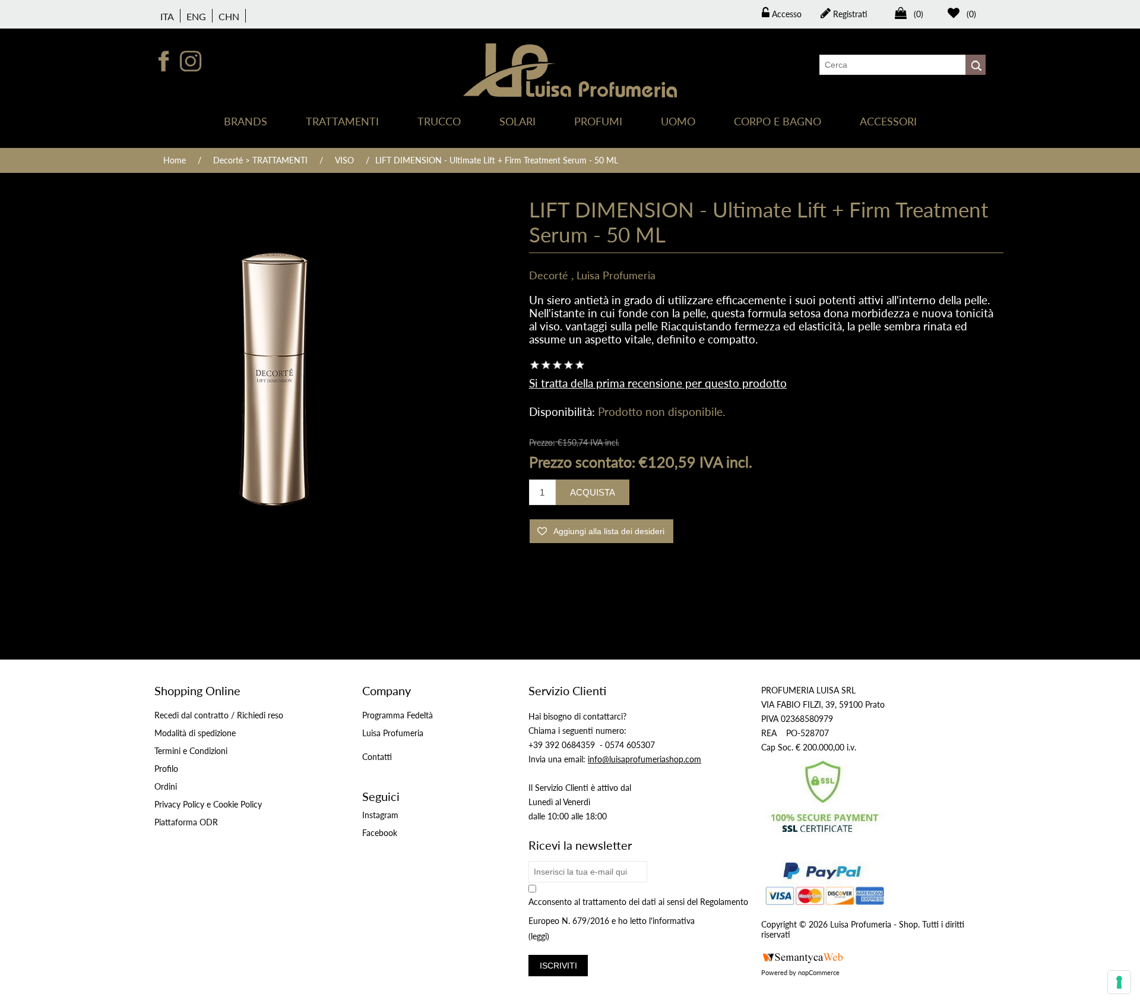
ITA (167, 16)
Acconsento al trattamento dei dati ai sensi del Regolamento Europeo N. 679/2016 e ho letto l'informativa (638, 911)
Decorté (548, 275)
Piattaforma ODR (186, 822)
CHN (228, 16)
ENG (196, 16)
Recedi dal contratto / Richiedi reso (218, 715)
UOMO (678, 121)
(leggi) (538, 937)
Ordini (165, 786)
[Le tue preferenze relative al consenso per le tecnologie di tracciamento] (1119, 982)
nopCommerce (819, 972)
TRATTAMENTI (342, 121)
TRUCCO (439, 121)
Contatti (377, 757)
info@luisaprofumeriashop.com (644, 759)
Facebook (379, 833)
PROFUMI (598, 121)
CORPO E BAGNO (777, 121)
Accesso (786, 14)
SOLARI (517, 121)
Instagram (380, 815)
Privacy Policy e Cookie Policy (208, 804)
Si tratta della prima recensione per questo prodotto (658, 383)
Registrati (849, 14)
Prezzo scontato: (582, 462)
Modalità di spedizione (195, 733)
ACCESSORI (888, 121)
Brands (245, 121)
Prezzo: (542, 442)
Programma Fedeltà (397, 715)
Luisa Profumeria (616, 275)
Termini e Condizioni (190, 751)
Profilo (166, 769)
